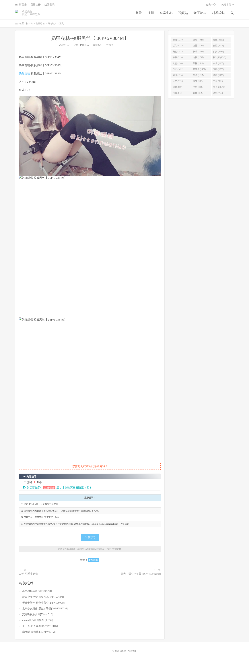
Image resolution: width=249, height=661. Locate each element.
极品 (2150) (178, 57)
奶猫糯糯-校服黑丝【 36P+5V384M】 (90, 38)
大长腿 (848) (219, 87)
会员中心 (166, 13)
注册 (150, 13)
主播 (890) (218, 81)
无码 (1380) (218, 69)
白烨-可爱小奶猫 (28, 573)
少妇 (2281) (218, 51)
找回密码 (49, 4)
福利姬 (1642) (219, 57)
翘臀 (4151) (198, 45)
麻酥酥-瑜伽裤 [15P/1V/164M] (39, 632)
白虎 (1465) (218, 63)
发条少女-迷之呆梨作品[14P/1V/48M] (43, 597)
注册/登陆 (49, 487)
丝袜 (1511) (198, 63)
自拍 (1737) (198, 57)
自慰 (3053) (218, 45)
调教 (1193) (218, 75)
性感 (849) (198, 87)
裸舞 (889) (177, 87)
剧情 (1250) (178, 75)
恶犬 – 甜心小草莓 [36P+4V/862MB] (141, 573)
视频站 (183, 13)
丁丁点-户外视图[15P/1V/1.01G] (40, 626)
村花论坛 (218, 13)
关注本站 (226, 4)
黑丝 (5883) (218, 39)
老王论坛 (200, 13)
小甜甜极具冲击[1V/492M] (37, 591)
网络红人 (52, 23)
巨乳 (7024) (198, 39)
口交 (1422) (178, 69)
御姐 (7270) (178, 39)
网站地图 (132, 651)
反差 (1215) (198, 75)
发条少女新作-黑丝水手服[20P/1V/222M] (45, 608)
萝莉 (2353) (198, 51)
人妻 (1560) (178, 63)
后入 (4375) (178, 45)
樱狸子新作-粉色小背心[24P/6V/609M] (43, 602)
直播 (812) (198, 93)
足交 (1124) (178, 81)
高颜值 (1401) (199, 69)
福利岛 (16, 13)
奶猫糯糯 (24, 73)
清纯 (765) (218, 93)
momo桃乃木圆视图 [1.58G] (37, 620)
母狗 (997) (198, 81)
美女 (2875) (178, 51)
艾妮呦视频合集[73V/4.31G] (37, 614)
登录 (138, 13)
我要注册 (35, 4)
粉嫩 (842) (177, 93)
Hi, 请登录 (21, 4)
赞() (91, 537)
